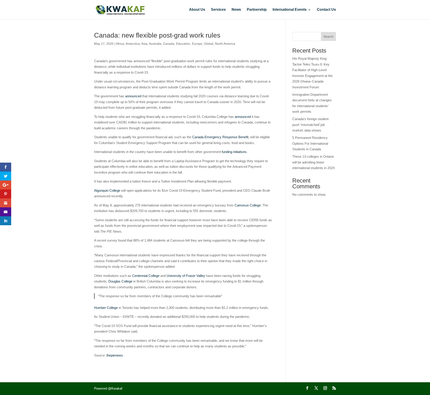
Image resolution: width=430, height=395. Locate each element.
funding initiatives (234, 152)
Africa (120, 43)
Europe (197, 43)
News (236, 9)
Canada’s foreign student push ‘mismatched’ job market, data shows (310, 124)
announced (133, 96)
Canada (168, 43)
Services (218, 9)
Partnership (257, 9)
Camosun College (247, 205)
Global (208, 43)
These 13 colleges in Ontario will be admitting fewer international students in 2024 (313, 162)
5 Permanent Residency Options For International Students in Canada (310, 143)
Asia (144, 43)
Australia (155, 43)
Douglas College (120, 281)
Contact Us (326, 9)
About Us (197, 9)
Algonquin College (107, 190)
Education (183, 43)
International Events (290, 9)
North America (225, 43)
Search (328, 36)
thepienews (114, 355)
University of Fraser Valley (186, 276)
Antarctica (133, 43)
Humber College (106, 308)
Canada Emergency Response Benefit (220, 137)
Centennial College (145, 276)
